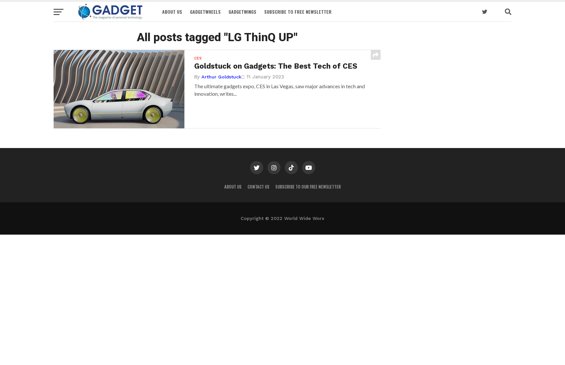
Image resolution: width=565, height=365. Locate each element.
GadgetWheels (205, 11)
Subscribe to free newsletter (298, 11)
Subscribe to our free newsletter (308, 187)
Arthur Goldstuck (221, 76)
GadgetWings (242, 11)
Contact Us (258, 187)
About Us (172, 11)
